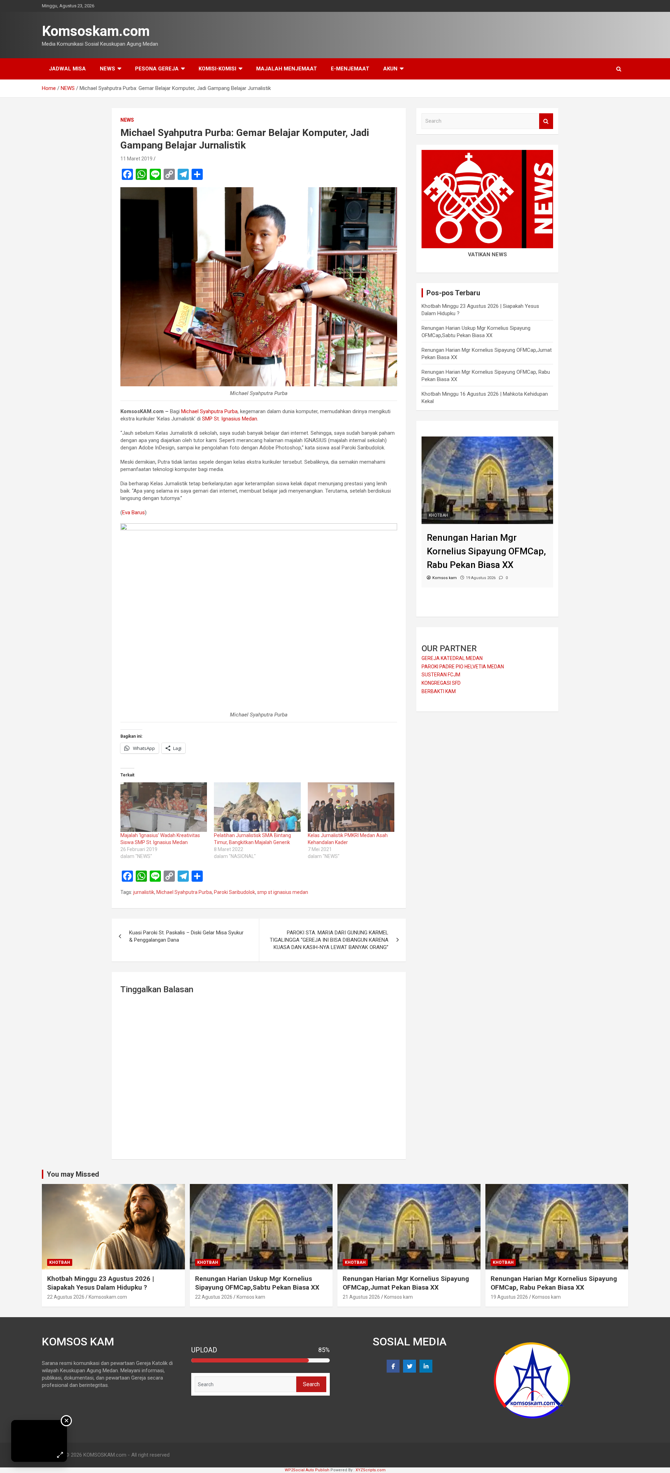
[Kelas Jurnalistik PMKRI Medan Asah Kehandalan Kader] (351, 807)
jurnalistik (143, 892)
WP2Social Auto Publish (307, 1470)
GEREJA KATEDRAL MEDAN (452, 658)
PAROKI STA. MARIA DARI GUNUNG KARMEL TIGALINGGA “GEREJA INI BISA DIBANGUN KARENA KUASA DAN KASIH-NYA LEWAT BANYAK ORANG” (329, 939)
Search (546, 121)
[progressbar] (260, 1360)
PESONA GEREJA (157, 69)
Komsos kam (251, 1297)
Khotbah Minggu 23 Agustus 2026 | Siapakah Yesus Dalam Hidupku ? (100, 1283)
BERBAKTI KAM (439, 691)
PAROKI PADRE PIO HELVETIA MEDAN (463, 666)
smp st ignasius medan (282, 892)
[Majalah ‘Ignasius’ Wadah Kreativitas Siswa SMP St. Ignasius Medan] (163, 807)
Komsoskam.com (96, 31)
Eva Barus (133, 512)
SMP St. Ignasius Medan (229, 419)
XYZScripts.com (371, 1470)
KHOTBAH (438, 515)
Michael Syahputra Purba (209, 411)
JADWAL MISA (67, 69)
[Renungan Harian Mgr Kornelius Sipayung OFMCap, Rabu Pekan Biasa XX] (487, 440)
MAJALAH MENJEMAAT (286, 69)
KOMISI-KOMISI (217, 69)
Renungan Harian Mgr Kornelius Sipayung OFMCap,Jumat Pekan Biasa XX (406, 1283)
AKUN (390, 69)
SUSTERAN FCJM (441, 674)
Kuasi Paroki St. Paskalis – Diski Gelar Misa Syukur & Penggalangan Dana (186, 936)
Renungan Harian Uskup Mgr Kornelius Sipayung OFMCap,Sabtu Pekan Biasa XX (257, 1283)
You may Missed (73, 1174)
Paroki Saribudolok (234, 892)
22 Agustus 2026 (65, 1297)
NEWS (107, 69)
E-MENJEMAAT (350, 69)
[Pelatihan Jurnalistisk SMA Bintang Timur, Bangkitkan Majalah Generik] (257, 807)
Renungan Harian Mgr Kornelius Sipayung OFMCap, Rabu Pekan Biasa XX (554, 1283)
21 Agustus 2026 (361, 1297)
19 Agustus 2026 (509, 1297)
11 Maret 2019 (136, 158)
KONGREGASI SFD (441, 683)
